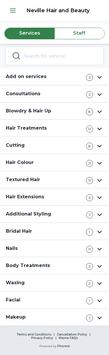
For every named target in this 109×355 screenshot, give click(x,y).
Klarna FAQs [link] (68, 338)
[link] (58, 10)
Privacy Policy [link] (42, 338)
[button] (12, 10)
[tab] (30, 33)
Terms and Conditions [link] (34, 334)
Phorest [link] (63, 346)
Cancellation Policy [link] (72, 334)
